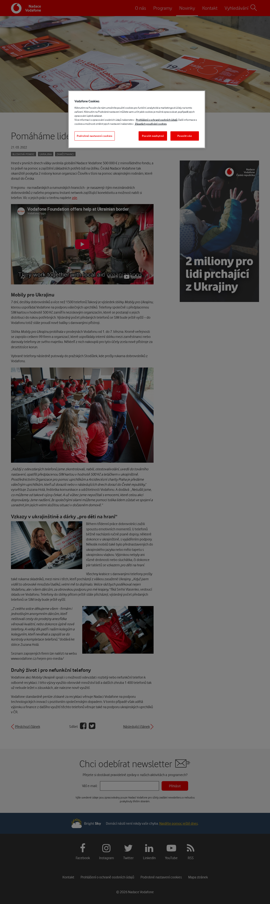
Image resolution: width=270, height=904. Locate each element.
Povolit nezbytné (153, 135)
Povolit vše (184, 135)
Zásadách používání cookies (151, 123)
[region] (136, 119)
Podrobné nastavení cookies (94, 135)
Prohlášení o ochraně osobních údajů (156, 119)
